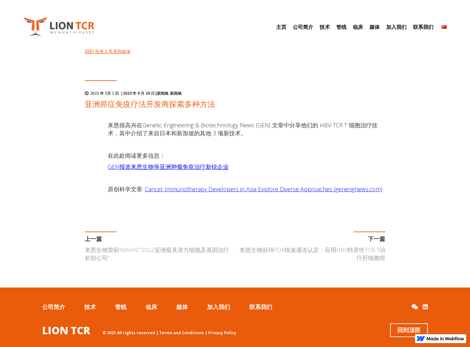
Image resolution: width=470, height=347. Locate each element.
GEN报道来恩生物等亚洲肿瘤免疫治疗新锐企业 (168, 166)
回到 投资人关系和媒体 (108, 51)
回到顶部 (408, 330)
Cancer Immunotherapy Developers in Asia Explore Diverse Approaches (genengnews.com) (263, 189)
